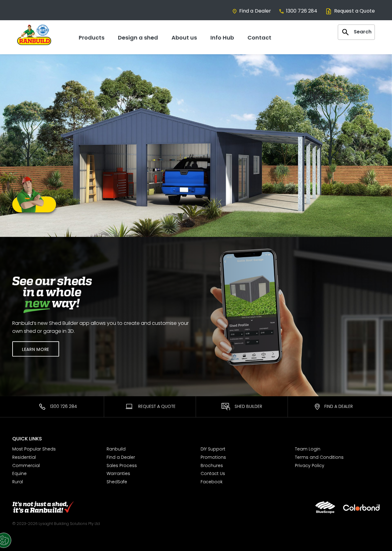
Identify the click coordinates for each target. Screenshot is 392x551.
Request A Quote (156, 406)
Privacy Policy (309, 465)
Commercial (26, 465)
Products (91, 37)
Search (362, 31)
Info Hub (222, 37)
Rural (17, 482)
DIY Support (213, 449)
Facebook (212, 482)
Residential (24, 457)
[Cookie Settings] (11, 540)
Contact (259, 37)
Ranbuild (116, 449)
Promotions (213, 457)
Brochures (212, 465)
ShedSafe (117, 482)
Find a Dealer (255, 10)
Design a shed (138, 37)
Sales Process (122, 465)
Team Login (307, 449)
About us (184, 37)
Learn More (35, 349)
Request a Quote (354, 10)
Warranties (118, 473)
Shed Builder (248, 406)
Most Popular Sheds (34, 449)
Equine (19, 473)
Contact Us (213, 473)
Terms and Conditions (319, 457)
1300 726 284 (302, 10)
